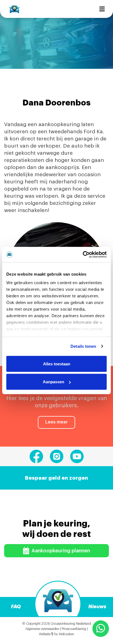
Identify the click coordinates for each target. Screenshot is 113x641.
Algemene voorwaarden (42, 629)
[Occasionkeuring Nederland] (14, 8)
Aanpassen (53, 381)
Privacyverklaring (74, 629)
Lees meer (56, 422)
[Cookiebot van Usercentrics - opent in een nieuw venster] (83, 254)
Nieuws (97, 606)
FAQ (16, 606)
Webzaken (66, 634)
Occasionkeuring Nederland (70, 623)
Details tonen (83, 346)
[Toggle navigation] (102, 8)
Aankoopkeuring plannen (60, 550)
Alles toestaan (56, 363)
